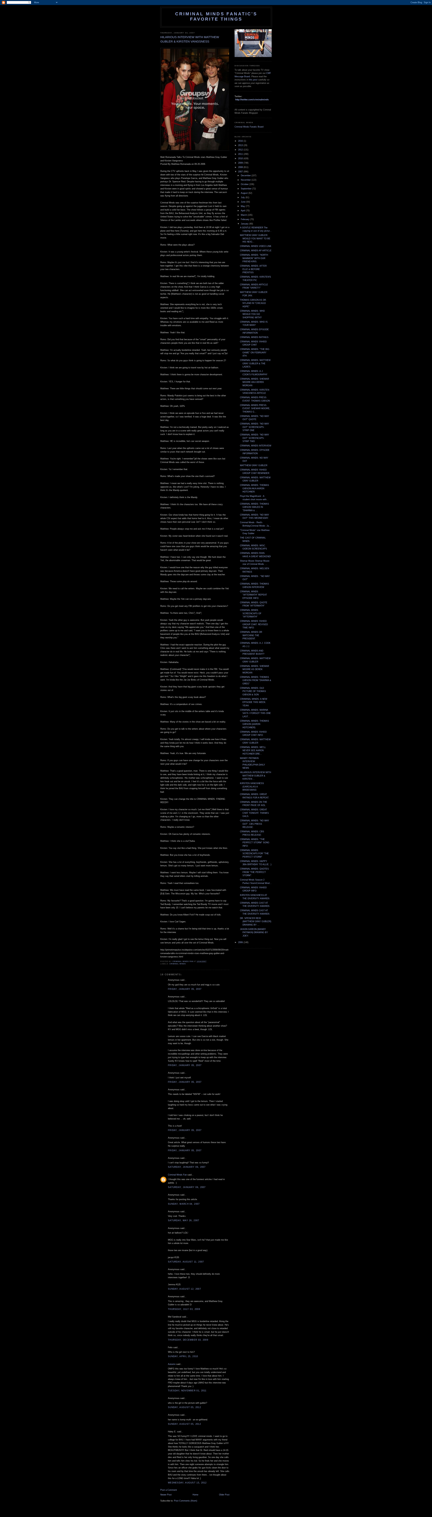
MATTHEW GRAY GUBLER (253, 465)
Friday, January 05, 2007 (184, 989)
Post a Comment (168, 1490)
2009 (241, 163)
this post (253, 79)
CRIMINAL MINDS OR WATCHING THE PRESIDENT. (251, 635)
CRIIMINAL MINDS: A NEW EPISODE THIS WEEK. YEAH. (253, 702)
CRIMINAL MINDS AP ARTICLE (256, 250)
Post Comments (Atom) (185, 1500)
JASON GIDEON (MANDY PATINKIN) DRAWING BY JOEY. (254, 932)
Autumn (172, 1364)
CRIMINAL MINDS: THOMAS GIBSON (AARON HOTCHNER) (254, 724)
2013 (241, 145)
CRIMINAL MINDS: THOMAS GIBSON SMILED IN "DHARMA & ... (254, 507)
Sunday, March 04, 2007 (184, 1204)
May (243, 206)
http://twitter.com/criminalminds (252, 99)
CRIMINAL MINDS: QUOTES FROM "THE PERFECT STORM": (254, 872)
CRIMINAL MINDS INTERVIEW (255, 445)
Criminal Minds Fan (177, 1174)
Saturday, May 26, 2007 (183, 1220)
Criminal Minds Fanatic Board (249, 126)
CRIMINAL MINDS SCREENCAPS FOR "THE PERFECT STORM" (254, 853)
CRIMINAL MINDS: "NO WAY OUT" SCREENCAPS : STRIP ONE (254, 427)
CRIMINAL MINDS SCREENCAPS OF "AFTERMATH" (250, 613)
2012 (241, 149)
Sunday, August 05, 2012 (184, 1407)
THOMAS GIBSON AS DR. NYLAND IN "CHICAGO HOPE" (253, 303)
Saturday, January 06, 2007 (187, 1167)
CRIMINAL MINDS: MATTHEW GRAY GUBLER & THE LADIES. (255, 363)
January (245, 223)
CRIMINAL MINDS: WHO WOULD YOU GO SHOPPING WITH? (252, 314)
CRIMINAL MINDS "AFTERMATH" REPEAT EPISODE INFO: (253, 594)
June (243, 202)
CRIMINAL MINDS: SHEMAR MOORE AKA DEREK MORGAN (254, 382)
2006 (241, 942)
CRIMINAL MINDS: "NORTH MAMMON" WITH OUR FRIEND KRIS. (254, 258)
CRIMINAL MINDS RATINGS (254, 337)
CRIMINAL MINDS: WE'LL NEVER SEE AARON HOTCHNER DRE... (253, 750)
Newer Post (166, 1494)
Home (195, 1494)
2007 (241, 171)
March (244, 215)
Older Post (224, 1494)
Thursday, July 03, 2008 (184, 1309)
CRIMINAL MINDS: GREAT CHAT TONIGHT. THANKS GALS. (254, 812)
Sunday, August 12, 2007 (184, 1289)
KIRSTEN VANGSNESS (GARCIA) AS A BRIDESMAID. (252, 786)
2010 (241, 158)
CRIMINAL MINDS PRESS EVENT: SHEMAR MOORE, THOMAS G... (255, 408)
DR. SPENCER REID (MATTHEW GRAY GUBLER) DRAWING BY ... (255, 921)
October (245, 184)
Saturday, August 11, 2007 (186, 1261)
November (246, 180)
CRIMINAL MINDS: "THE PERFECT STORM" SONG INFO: (254, 842)
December (246, 175)
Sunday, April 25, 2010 (183, 1356)
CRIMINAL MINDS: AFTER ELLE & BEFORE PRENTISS (253, 269)
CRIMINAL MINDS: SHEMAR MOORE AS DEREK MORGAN (254, 669)
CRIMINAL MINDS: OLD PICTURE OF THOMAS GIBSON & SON (253, 691)
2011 (241, 154)
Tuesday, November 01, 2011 (187, 1390)
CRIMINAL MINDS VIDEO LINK (255, 246)
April (243, 210)
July (243, 197)
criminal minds (177, 964)
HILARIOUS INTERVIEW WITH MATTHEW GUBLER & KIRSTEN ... (255, 775)
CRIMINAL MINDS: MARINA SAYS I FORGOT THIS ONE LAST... (255, 713)
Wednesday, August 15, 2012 (187, 1482)
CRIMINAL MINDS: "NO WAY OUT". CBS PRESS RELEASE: (254, 823)
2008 (241, 167)
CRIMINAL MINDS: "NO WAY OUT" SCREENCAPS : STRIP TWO (254, 438)
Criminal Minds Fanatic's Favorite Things (216, 16)
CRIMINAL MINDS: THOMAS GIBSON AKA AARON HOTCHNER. (254, 488)
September (246, 188)
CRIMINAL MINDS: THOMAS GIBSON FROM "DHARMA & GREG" (255, 680)
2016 (241, 141)
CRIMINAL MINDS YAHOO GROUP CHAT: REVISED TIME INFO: (254, 624)
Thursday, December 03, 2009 (188, 1340)
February (245, 219)
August (244, 193)
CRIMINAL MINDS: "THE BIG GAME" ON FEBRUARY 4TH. (254, 352)
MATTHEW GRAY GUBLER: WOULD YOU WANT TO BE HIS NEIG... (255, 238)
